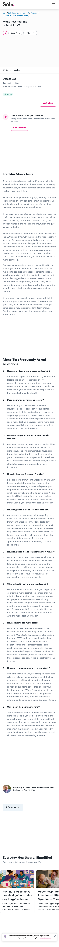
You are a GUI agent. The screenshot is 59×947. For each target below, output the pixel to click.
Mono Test (24, 13)
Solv (4, 13)
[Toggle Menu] (52, 4)
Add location (19, 127)
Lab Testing (13, 13)
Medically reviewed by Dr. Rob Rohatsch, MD (33, 787)
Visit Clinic (48, 102)
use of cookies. (45, 938)
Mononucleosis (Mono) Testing (16, 15)
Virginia (34, 13)
